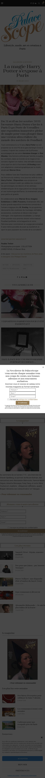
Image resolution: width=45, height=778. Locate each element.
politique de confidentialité (28, 399)
